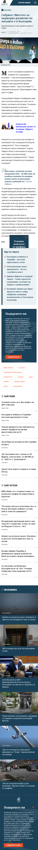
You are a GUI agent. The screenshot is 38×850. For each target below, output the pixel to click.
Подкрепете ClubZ (13, 845)
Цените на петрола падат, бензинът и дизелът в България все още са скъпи (19, 618)
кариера (6, 381)
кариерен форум (19, 381)
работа (6, 386)
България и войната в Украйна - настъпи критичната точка (17, 259)
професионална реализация (13, 372)
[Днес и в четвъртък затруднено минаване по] (19, 736)
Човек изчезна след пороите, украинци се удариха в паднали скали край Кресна (19, 718)
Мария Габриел (8, 367)
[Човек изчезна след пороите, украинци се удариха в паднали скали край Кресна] (19, 703)
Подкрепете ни (13, 357)
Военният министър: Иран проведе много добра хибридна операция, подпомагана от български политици (20, 294)
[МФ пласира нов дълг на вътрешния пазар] (19, 635)
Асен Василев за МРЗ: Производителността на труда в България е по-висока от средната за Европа (18, 683)
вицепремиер (17, 386)
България (22, 367)
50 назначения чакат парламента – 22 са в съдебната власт (17, 269)
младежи (21, 377)
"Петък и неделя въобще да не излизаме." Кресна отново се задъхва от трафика (18, 785)
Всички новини (24, 3)
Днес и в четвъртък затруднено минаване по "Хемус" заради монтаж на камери (18, 752)
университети (8, 377)
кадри (31, 377)
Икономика (7, 10)
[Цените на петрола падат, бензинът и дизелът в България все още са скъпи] (19, 604)
